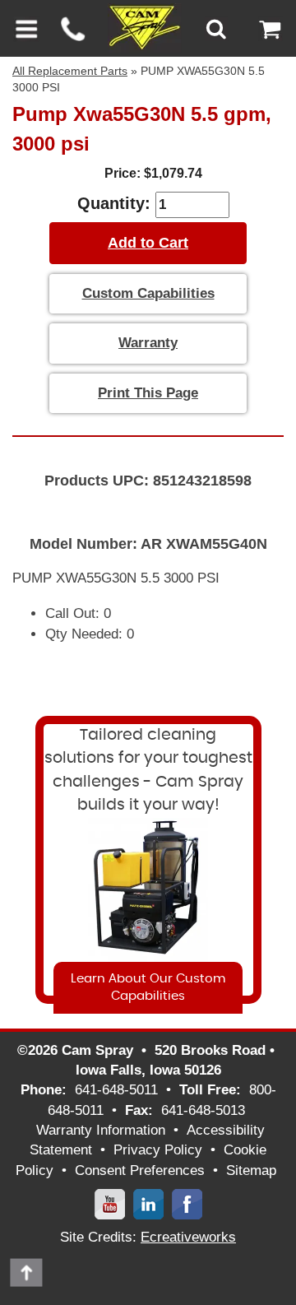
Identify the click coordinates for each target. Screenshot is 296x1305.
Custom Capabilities (148, 293)
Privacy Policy (157, 1150)
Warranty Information (100, 1130)
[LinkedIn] (148, 1203)
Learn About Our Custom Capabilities (148, 987)
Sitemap (251, 1170)
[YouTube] (110, 1203)
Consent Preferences (140, 1170)
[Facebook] (187, 1203)
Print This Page (148, 393)
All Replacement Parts (69, 70)
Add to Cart (148, 243)
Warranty (148, 343)
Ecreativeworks (188, 1237)
